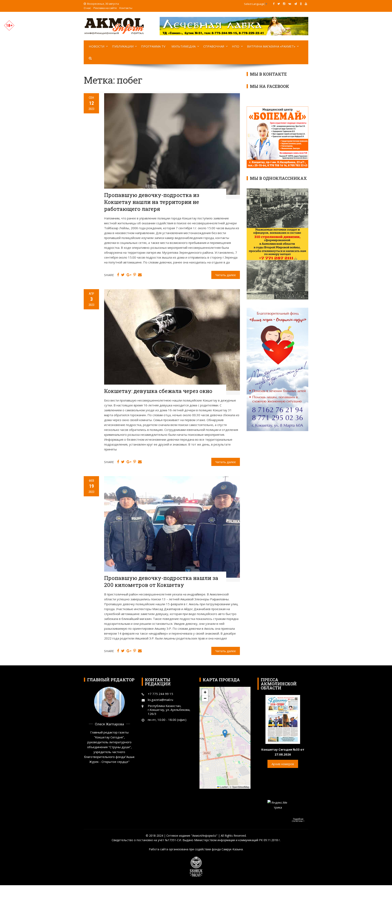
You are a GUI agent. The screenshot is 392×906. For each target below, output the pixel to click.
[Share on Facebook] (118, 275)
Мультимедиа (184, 46)
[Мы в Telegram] (295, 4)
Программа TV (153, 46)
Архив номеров (283, 764)
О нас (87, 8)
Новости (96, 46)
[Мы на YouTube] (306, 4)
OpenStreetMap (240, 787)
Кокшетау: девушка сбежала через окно (158, 390)
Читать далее (225, 275)
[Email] (140, 275)
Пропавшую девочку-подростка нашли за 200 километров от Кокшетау (161, 581)
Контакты (125, 8)
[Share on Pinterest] (134, 275)
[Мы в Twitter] (278, 4)
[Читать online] (282, 719)
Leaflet (223, 787)
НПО (235, 46)
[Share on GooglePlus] (129, 275)
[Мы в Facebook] (274, 4)
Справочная (213, 46)
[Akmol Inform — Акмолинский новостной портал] (114, 26)
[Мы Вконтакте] (289, 4)
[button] (224, 733)
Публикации (123, 46)
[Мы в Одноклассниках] (301, 4)
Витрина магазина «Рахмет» (271, 46)
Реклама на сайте (105, 8)
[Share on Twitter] (123, 275)
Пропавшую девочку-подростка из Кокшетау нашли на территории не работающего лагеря (151, 201)
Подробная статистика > (298, 820)
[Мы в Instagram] (284, 4)
